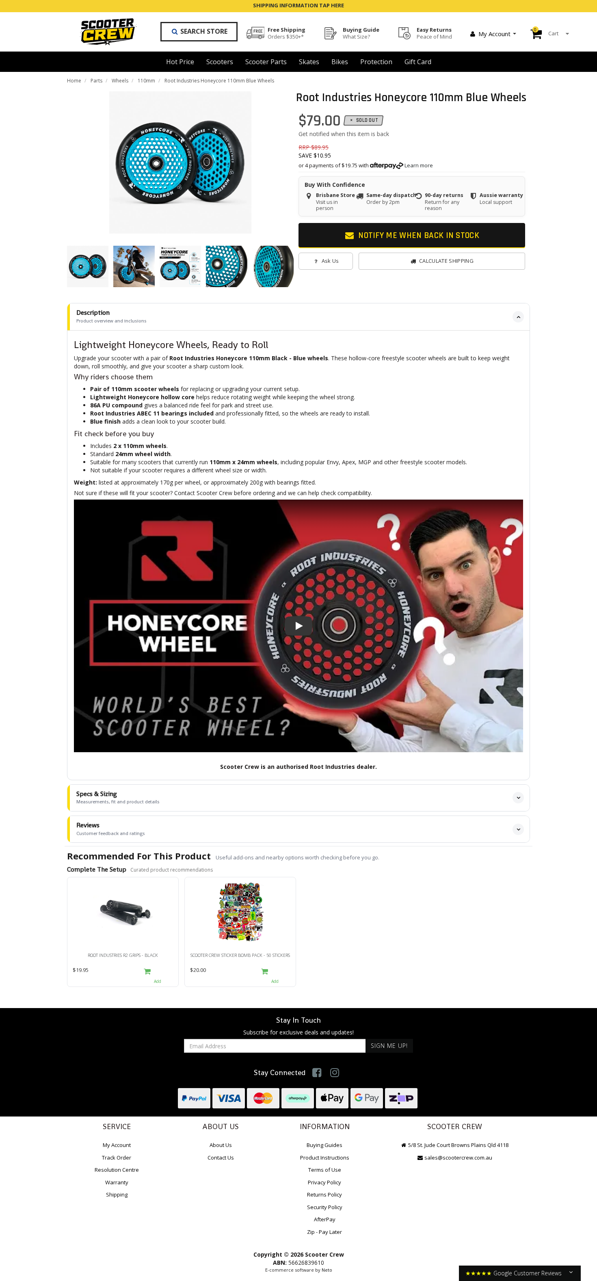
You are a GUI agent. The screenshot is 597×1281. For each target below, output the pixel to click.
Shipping (117, 1194)
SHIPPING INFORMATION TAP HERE (298, 5)
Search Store (203, 31)
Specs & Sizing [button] (118, 797)
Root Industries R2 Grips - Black (123, 955)
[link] (317, 1072)
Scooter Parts (266, 61)
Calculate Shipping (446, 260)
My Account (494, 34)
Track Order (116, 1157)
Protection (376, 61)
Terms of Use (324, 1169)
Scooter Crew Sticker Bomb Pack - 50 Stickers (240, 955)
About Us (221, 1145)
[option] (180, 162)
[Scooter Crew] (103, 31)
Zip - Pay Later (324, 1232)
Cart (546, 31)
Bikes (339, 61)
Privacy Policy (324, 1182)
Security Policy (324, 1207)
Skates (309, 61)
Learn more (418, 165)
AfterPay (324, 1219)
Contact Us (221, 1157)
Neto (327, 1270)
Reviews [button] (110, 829)
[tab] (298, 316)
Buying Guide (361, 33)
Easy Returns (434, 33)
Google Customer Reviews (527, 1273)
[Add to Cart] (157, 975)
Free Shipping (286, 33)
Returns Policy (324, 1194)
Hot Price (180, 61)
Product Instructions (324, 1157)
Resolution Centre (117, 1169)
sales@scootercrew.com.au (458, 1157)
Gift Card (417, 61)
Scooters (219, 61)
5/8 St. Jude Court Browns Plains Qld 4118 (457, 1145)
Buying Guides (324, 1145)
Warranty (116, 1182)
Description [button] (111, 316)
